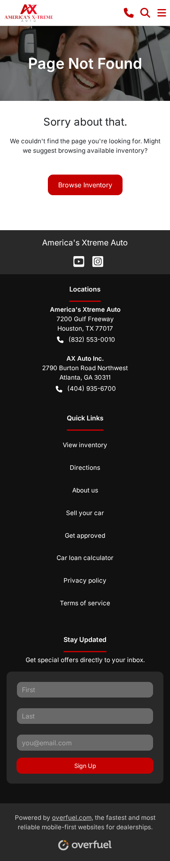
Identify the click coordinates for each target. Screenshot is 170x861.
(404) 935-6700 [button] (91, 388)
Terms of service (85, 603)
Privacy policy (85, 580)
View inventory (85, 445)
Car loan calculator (85, 558)
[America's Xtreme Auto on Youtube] (75, 261)
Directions (85, 467)
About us (85, 490)
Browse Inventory (85, 185)
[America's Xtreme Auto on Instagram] (94, 261)
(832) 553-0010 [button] (91, 339)
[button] (128, 13)
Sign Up (85, 765)
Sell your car (85, 513)
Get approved (85, 535)
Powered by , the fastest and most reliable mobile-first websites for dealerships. (85, 822)
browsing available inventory (101, 150)
